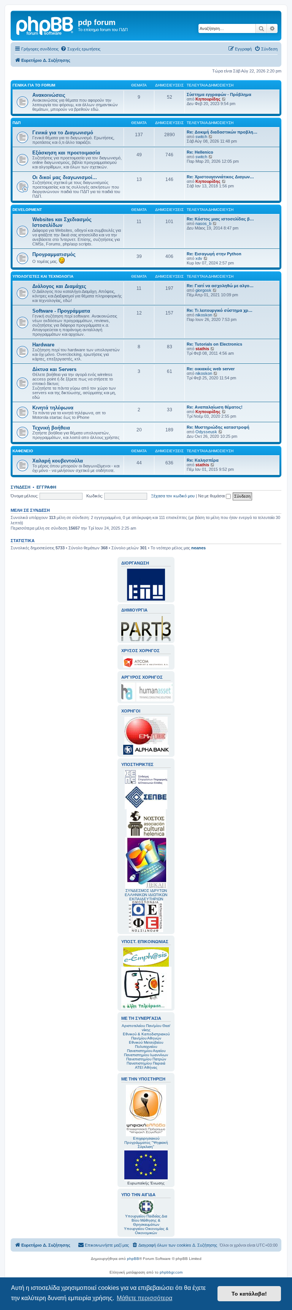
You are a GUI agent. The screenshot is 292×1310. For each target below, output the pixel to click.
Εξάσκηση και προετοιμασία (66, 153)
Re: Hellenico (200, 152)
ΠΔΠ (17, 123)
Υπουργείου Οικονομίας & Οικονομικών (146, 1231)
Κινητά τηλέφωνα (52, 407)
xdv (198, 258)
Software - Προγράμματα (61, 311)
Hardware (43, 345)
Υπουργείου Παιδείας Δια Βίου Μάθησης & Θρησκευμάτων (146, 1220)
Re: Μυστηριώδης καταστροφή (218, 427)
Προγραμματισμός (54, 254)
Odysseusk (206, 431)
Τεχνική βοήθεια (51, 428)
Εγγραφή (46, 487)
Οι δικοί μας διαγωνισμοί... (64, 177)
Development (27, 210)
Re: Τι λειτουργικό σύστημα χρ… (219, 310)
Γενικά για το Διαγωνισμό (62, 132)
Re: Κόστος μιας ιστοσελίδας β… (220, 219)
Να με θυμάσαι (212, 496)
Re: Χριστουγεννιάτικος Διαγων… (220, 177)
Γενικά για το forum (34, 85)
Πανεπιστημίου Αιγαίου (146, 1051)
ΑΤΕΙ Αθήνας (146, 1067)
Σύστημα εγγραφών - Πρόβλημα (219, 94)
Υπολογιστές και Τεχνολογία (43, 276)
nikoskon (203, 315)
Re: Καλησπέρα (203, 460)
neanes (198, 548)
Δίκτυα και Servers (54, 369)
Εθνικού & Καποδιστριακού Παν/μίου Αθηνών (146, 1036)
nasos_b (203, 223)
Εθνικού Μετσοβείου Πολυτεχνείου (146, 1044)
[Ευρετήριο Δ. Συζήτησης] (45, 25)
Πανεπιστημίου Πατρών (146, 1059)
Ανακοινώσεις (48, 95)
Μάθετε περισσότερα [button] (144, 1298)
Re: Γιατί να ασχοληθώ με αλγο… (220, 285)
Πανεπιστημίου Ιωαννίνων (146, 1055)
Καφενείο (23, 451)
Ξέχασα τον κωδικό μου (173, 496)
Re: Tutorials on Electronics (214, 344)
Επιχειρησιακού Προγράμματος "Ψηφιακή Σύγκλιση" (146, 1142)
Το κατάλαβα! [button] (249, 1294)
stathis (202, 348)
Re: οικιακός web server (211, 368)
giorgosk (203, 290)
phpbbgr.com (171, 1272)
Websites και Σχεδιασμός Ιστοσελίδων (62, 222)
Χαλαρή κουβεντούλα (57, 461)
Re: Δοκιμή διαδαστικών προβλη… (222, 132)
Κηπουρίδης (208, 99)
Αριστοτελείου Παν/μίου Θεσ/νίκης (146, 1028)
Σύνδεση (20, 487)
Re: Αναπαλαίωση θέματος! (215, 407)
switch (201, 136)
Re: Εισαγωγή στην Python (214, 254)
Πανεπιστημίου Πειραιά (146, 1063)
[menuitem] (80, 48)
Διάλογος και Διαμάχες (59, 286)
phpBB (133, 1259)
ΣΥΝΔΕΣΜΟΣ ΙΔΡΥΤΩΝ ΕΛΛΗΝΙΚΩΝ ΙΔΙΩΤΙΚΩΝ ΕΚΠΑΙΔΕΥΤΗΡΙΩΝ (146, 895)
